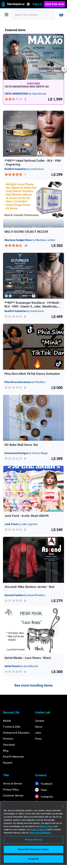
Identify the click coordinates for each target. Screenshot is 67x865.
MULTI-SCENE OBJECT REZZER (26, 231)
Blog (5, 750)
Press (38, 738)
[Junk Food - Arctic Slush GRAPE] (33, 489)
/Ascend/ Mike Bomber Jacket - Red (29, 587)
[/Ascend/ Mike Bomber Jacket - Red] (33, 560)
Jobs (38, 732)
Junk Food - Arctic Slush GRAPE (26, 516)
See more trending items (33, 685)
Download (9, 744)
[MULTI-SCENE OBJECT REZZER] (33, 205)
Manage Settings (33, 839)
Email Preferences (13, 756)
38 (25, 245)
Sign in (37, 4)
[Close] (62, 806)
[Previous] (3, 69)
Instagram (46, 796)
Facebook (46, 783)
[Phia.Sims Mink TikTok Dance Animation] (33, 347)
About (38, 726)
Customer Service (13, 795)
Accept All (33, 859)
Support (7, 762)
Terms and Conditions (40, 833)
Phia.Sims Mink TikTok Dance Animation (32, 373)
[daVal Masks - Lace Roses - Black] (33, 631)
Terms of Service (12, 783)
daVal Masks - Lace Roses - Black (27, 658)
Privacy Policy (11, 789)
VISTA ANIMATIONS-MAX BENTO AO (27, 86)
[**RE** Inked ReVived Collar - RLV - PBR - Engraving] (33, 134)
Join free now (54, 4)
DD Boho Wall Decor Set (21, 445)
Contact (39, 720)
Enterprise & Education (16, 732)
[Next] (64, 69)
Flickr (43, 790)
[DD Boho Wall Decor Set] (33, 418)
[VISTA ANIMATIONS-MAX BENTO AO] (33, 57)
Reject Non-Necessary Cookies (33, 849)
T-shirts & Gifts (11, 726)
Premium (8, 738)
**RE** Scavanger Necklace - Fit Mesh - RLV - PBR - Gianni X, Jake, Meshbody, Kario (32, 306)
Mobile (7, 720)
